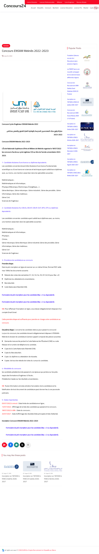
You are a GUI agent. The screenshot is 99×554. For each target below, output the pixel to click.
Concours (48, 7)
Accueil (33, 7)
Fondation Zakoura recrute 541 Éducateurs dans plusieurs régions (73, 59)
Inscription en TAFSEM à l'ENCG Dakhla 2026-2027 (11, 479)
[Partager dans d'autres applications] (28, 444)
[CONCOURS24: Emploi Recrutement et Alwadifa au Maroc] (15, 5)
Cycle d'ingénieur (69, 2)
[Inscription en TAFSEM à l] (11, 466)
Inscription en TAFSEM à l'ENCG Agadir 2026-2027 (72, 162)
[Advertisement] (49, 29)
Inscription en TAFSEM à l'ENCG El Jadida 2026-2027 (32, 479)
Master (85, 7)
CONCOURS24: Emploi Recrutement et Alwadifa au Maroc (37, 550)
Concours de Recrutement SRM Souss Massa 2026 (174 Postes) (73, 114)
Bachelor (56, 7)
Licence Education (32, 2)
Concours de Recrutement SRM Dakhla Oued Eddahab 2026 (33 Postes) (73, 88)
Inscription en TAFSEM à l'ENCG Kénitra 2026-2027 (53, 479)
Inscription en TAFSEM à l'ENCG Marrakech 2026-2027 (72, 149)
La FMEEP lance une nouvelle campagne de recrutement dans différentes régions (73, 73)
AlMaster (59, 2)
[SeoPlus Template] (3, 550)
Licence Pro (78, 7)
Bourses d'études (81, 2)
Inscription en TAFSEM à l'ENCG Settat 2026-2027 (72, 126)
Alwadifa (40, 7)
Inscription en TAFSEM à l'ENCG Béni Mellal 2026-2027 (74, 173)
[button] (10, 444)
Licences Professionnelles (47, 2)
